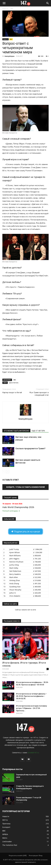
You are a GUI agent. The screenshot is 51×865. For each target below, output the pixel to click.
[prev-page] (3, 471)
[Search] (47, 3)
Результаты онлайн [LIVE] (18, 855)
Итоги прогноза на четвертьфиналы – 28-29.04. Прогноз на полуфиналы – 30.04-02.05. (31, 696)
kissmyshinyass (9, 56)
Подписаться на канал (27, 531)
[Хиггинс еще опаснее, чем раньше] (8, 440)
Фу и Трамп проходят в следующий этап (39, 393)
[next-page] (7, 471)
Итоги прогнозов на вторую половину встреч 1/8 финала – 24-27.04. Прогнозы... (31, 708)
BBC (12, 9)
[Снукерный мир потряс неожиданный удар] (8, 777)
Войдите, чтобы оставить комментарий (25, 487)
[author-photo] (25, 416)
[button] (4, 3)
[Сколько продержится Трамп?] (8, 451)
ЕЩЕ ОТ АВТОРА (38, 431)
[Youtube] (28, 759)
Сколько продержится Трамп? (30, 448)
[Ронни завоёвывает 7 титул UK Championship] (8, 800)
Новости (5, 9)
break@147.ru (33, 752)
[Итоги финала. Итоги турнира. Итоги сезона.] (25, 643)
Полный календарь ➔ (11, 511)
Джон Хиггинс (13, 383)
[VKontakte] (22, 759)
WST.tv (5, 443)
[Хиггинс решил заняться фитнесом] (8, 463)
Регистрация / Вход (35, 855)
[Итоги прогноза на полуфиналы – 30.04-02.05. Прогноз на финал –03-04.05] (8, 685)
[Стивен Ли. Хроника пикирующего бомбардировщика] (8, 789)
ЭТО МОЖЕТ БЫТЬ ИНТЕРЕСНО (16, 431)
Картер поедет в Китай (12, 392)
